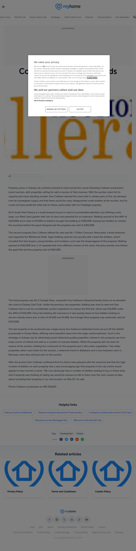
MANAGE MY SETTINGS (56, 109)
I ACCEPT (80, 109)
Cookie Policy (92, 78)
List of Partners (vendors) (43, 101)
